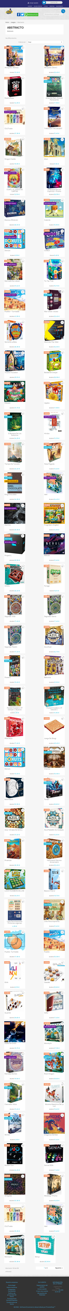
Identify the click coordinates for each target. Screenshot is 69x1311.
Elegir (45, 42)
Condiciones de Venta (12, 1303)
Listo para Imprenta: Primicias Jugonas (15, 922)
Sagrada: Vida (10, 616)
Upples (47, 403)
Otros (46, 6)
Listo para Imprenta (51, 921)
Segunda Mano (58, 9)
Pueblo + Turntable (12, 311)
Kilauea (7, 403)
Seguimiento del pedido (42, 1286)
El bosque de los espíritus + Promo (54, 190)
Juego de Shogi (50, 738)
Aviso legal (11, 1285)
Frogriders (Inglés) (51, 525)
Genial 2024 (48, 1165)
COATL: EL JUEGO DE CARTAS (15, 190)
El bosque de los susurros (14, 434)
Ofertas (52, 6)
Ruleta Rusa (9, 98)
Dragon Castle (10, 159)
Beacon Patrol (49, 891)
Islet (45, 494)
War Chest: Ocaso (51, 311)
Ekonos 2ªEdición (11, 220)
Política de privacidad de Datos (11, 1294)
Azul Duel (47, 647)
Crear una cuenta (42, 1291)
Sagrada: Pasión (11, 647)
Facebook (18, 14)
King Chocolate (10, 494)
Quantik (8, 1013)
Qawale (47, 982)
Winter (7, 1135)
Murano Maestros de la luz (54, 1105)
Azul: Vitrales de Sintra (13, 830)
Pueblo (47, 952)
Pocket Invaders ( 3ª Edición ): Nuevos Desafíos (14, 710)
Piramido (8, 860)
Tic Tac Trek (48, 281)
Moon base (9, 799)
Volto (46, 1013)
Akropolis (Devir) (50, 67)
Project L (8, 555)
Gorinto (8, 525)
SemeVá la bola (11, 342)
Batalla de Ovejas (50, 372)
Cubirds (47, 220)
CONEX (47, 250)
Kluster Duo (9, 1165)
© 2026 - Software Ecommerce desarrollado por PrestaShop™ (34, 1307)
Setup (37, 1257)
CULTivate (9, 128)
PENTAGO (8, 738)
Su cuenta (42, 1282)
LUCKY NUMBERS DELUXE (14, 891)
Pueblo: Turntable (11, 952)
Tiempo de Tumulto (12, 464)
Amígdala (8, 1196)
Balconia (47, 677)
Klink (6, 982)
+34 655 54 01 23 (59, 1291)
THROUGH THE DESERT (53, 128)
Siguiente (59, 1268)
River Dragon (49, 1074)
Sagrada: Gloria (50, 616)
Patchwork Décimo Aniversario (54, 861)
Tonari (46, 799)
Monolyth (48, 1043)
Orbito (7, 586)
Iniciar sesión (42, 1289)
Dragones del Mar (51, 1135)
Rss (31, 14)
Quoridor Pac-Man (51, 342)
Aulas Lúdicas (38, 6)
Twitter (22, 14)
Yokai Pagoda (49, 464)
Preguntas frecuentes (12, 1290)
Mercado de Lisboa (12, 281)
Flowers (8, 677)
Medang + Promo (50, 1196)
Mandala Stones (11, 1074)
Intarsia (47, 769)
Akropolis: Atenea (11, 67)
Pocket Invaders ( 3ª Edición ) (54, 709)
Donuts (7, 250)
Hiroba (46, 433)
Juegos (30, 6)
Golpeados (59, 6)
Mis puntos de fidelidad (42, 1294)
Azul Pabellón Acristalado (54, 830)
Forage (47, 586)
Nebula (47, 555)
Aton (46, 159)
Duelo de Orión (10, 1043)
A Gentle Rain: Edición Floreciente (54, 99)
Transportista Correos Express (11, 1299)
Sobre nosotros (12, 1287)
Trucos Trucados (11, 372)
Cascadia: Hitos (11, 1104)
